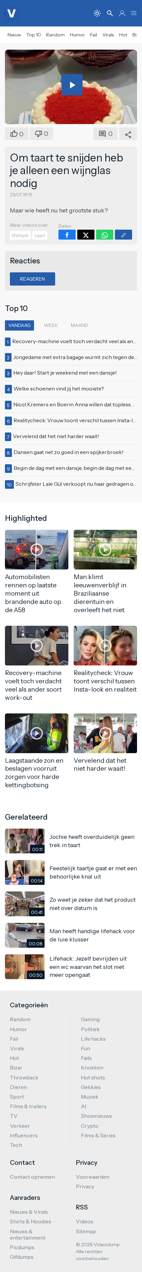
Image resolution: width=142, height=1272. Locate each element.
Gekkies (91, 1087)
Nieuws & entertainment (28, 1234)
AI (83, 1106)
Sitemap (86, 1231)
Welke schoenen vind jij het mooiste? (59, 388)
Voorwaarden (92, 1176)
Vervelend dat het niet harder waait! (56, 436)
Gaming (90, 1019)
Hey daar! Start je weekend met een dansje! (65, 372)
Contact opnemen (32, 1176)
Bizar (16, 1067)
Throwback (24, 1077)
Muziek (89, 1096)
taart (39, 236)
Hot (123, 35)
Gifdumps (21, 1256)
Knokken (92, 1067)
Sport (17, 1096)
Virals (108, 35)
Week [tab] (51, 325)
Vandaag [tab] (19, 325)
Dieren (18, 1087)
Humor (77, 35)
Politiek (90, 1029)
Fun (85, 1048)
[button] (133, 13)
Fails (86, 1058)
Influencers (24, 1135)
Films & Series (98, 1135)
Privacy (85, 1186)
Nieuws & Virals (29, 1211)
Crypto (89, 1125)
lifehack (20, 236)
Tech (16, 1145)
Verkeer (20, 1125)
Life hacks (93, 1038)
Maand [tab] (79, 325)
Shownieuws (96, 1116)
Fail (93, 35)
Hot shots (93, 1077)
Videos (84, 1221)
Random (55, 35)
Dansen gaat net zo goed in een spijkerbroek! (69, 452)
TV (14, 1116)
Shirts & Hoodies (30, 1221)
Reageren (32, 279)
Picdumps (22, 1247)
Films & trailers (28, 1106)
